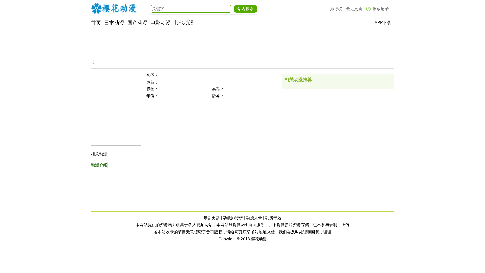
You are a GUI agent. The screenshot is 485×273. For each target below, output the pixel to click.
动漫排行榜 (233, 218)
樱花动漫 (114, 8)
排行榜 (336, 9)
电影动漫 (161, 23)
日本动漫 (114, 23)
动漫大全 (254, 218)
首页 (96, 23)
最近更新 (354, 9)
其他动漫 (184, 23)
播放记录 (381, 9)
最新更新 (212, 218)
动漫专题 (273, 218)
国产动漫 (137, 23)
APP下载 (383, 22)
